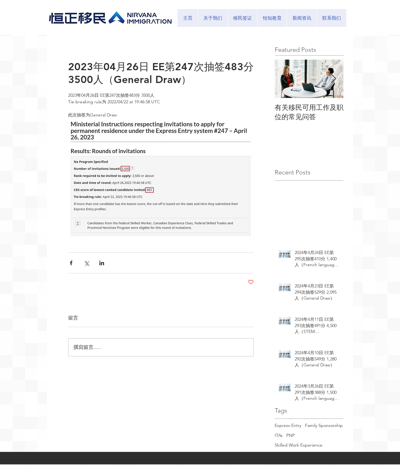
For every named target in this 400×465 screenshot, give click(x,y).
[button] (242, 18)
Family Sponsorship (324, 425)
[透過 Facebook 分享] (71, 263)
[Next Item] (333, 79)
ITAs (278, 435)
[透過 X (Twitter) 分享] (86, 263)
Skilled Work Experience (298, 445)
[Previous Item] (285, 79)
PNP (290, 435)
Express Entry (288, 425)
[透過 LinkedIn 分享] (102, 263)
